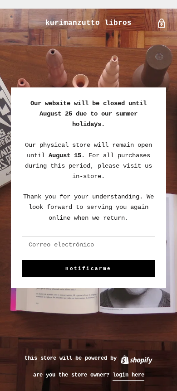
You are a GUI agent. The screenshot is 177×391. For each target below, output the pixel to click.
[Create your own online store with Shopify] (136, 358)
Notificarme (88, 268)
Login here (128, 375)
